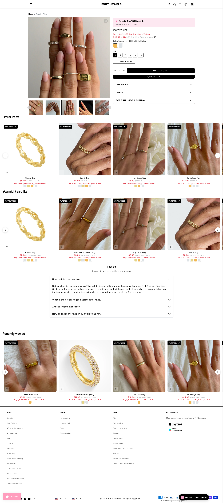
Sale (8, 438)
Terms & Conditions (121, 458)
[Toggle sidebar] (186, 4)
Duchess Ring (139, 395)
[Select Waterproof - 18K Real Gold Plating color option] (32, 185)
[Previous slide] (29, 107)
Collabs (10, 443)
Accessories (12, 433)
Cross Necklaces (14, 468)
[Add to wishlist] (7, 172)
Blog (62, 428)
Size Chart (126, 61)
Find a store (118, 443)
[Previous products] (5, 155)
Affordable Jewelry (15, 428)
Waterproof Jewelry (15, 458)
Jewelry (10, 418)
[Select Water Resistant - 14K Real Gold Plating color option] (28, 185)
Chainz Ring (30, 178)
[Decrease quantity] (115, 70)
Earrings (10, 448)
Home (30, 14)
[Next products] (217, 155)
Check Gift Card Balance (123, 463)
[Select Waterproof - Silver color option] (35, 185)
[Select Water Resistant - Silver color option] (24, 185)
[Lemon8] (33, 498)
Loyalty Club (65, 423)
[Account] (169, 4)
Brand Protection (120, 428)
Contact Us (117, 438)
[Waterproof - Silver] (120, 45)
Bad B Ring (84, 178)
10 (141, 55)
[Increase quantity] (124, 70)
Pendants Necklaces (15, 478)
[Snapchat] (25, 498)
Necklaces (11, 463)
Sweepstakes (65, 433)
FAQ (115, 418)
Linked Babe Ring (30, 395)
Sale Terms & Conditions (123, 448)
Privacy (116, 433)
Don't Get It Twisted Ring (84, 252)
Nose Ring (11, 453)
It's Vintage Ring (194, 178)
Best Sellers (12, 423)
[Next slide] (109, 107)
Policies (116, 453)
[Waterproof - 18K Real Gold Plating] (115, 45)
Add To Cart (48, 172)
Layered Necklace (14, 483)
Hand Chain (12, 473)
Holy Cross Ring (139, 178)
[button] (31, 4)
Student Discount (120, 423)
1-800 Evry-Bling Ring (84, 395)
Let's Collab (65, 418)
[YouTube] (29, 498)
